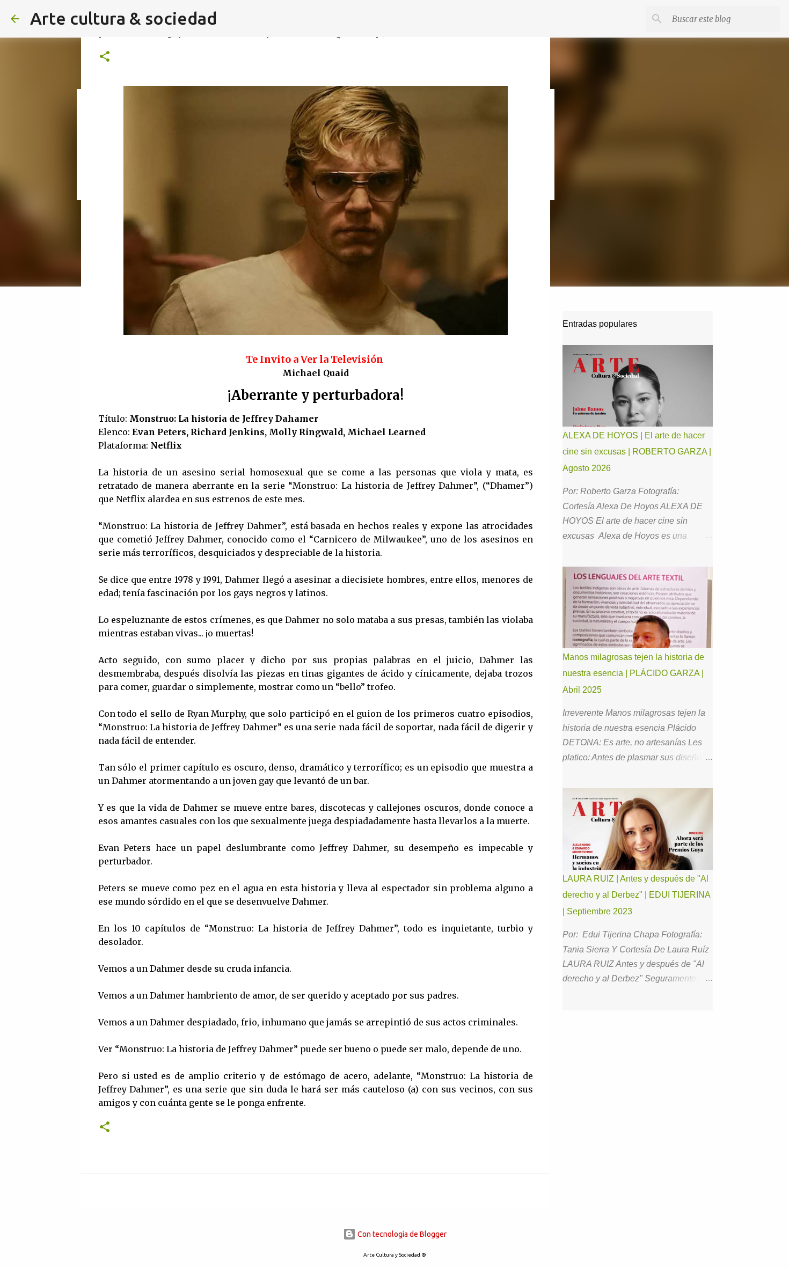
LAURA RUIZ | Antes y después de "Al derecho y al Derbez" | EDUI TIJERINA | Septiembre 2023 (636, 895)
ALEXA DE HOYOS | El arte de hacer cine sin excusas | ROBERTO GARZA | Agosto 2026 (636, 452)
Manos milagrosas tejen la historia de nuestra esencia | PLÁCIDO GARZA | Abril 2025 (633, 673)
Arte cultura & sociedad (123, 18)
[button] (104, 57)
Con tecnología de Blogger (401, 1234)
